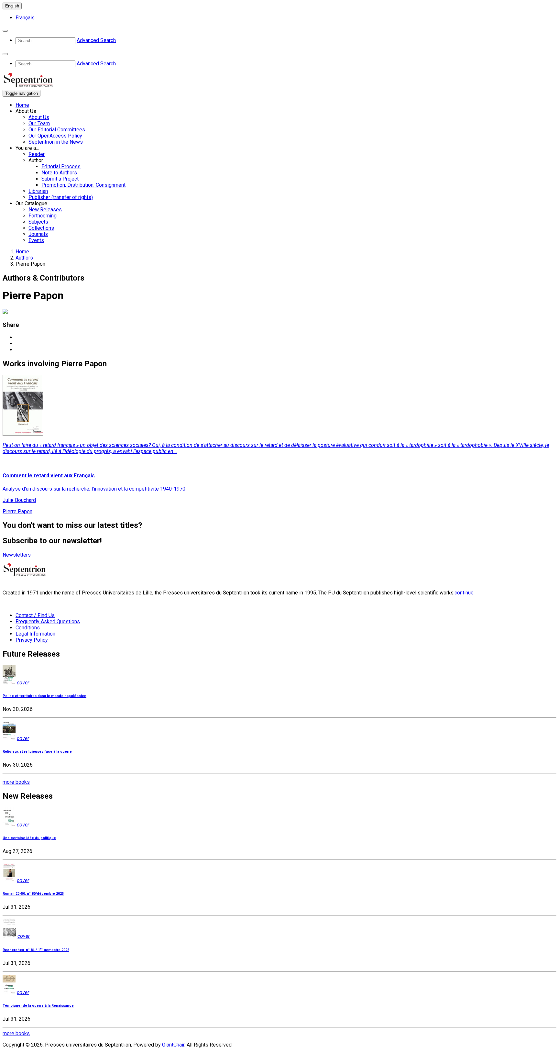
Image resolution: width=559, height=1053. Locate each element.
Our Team (39, 123)
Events (36, 240)
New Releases (45, 209)
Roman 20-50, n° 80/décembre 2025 (33, 894)
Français (25, 18)
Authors (24, 258)
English (12, 6)
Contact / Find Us (35, 615)
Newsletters (17, 555)
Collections (41, 228)
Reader (36, 154)
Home (22, 105)
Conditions (28, 628)
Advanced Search (96, 40)
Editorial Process (61, 166)
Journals (38, 234)
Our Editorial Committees (56, 130)
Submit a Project (60, 179)
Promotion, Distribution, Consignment (83, 185)
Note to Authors (59, 173)
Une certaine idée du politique (29, 838)
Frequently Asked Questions (48, 621)
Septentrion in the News (55, 142)
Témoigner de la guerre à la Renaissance (38, 1005)
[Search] (5, 31)
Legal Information (35, 634)
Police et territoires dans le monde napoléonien (44, 696)
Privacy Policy (32, 640)
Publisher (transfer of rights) (60, 197)
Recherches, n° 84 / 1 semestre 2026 (36, 950)
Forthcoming (42, 216)
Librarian (38, 191)
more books (16, 782)
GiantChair (173, 1045)
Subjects (38, 222)
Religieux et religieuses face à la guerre (37, 751)
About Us (38, 117)
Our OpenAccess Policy (55, 136)
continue (464, 593)
